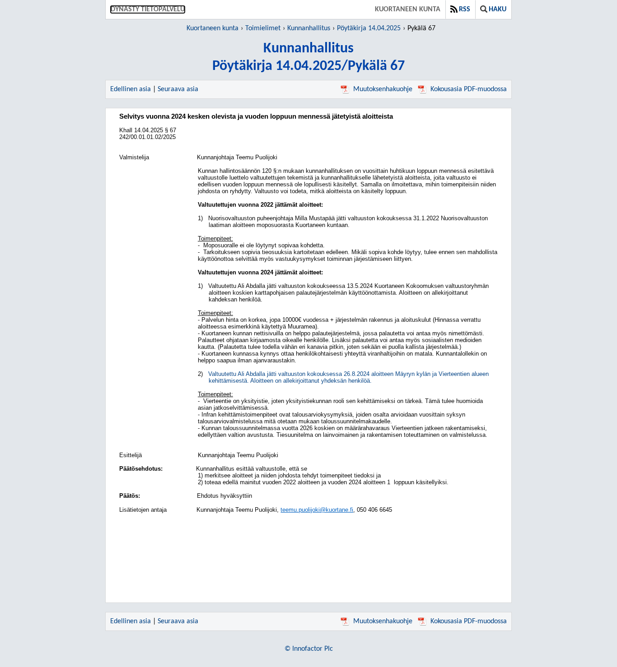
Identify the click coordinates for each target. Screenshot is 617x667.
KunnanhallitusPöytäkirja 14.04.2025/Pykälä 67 (308, 58)
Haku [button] (497, 9)
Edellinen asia (130, 89)
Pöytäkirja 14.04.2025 (369, 28)
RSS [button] (464, 9)
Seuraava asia (178, 89)
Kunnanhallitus (308, 28)
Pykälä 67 (421, 28)
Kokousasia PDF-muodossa (468, 89)
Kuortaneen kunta (407, 9)
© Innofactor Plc (309, 649)
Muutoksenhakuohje (382, 89)
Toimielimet (262, 28)
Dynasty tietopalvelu (148, 9)
